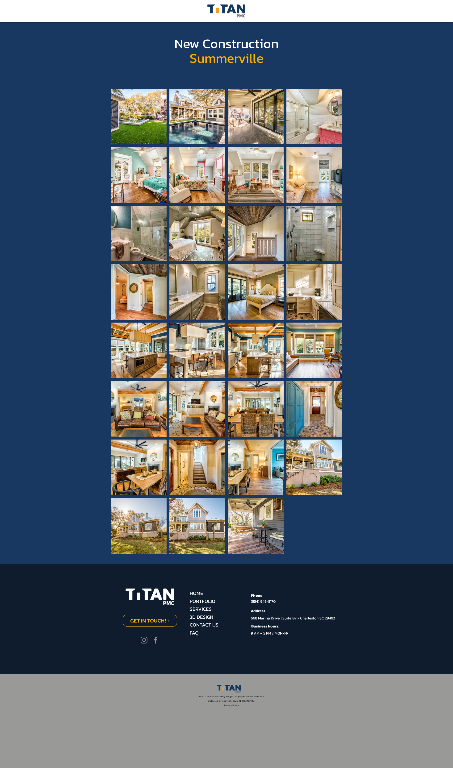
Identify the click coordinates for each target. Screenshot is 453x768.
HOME (196, 593)
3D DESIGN (201, 617)
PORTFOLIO (202, 601)
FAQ (194, 632)
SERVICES (201, 609)
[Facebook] (155, 640)
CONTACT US (204, 624)
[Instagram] (144, 640)
